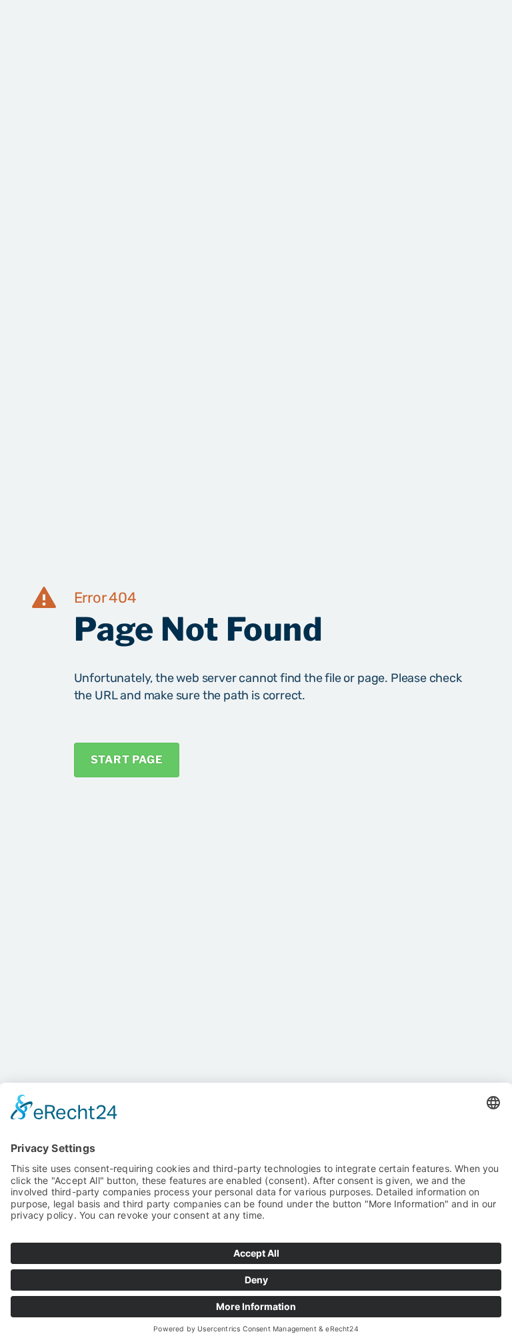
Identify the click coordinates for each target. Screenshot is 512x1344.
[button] (467, 32)
